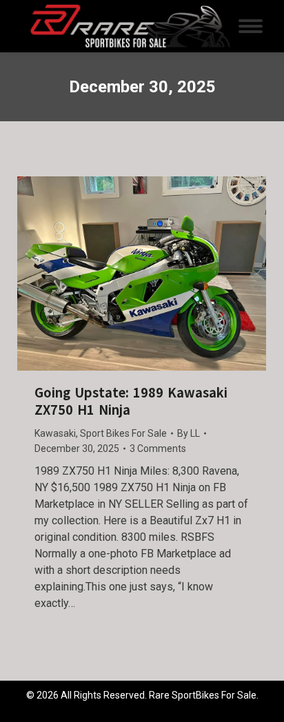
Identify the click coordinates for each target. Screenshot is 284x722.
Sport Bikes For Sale (123, 433)
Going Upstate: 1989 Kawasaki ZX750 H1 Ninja (130, 402)
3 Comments (158, 448)
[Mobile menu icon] (250, 26)
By (188, 433)
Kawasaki (55, 433)
